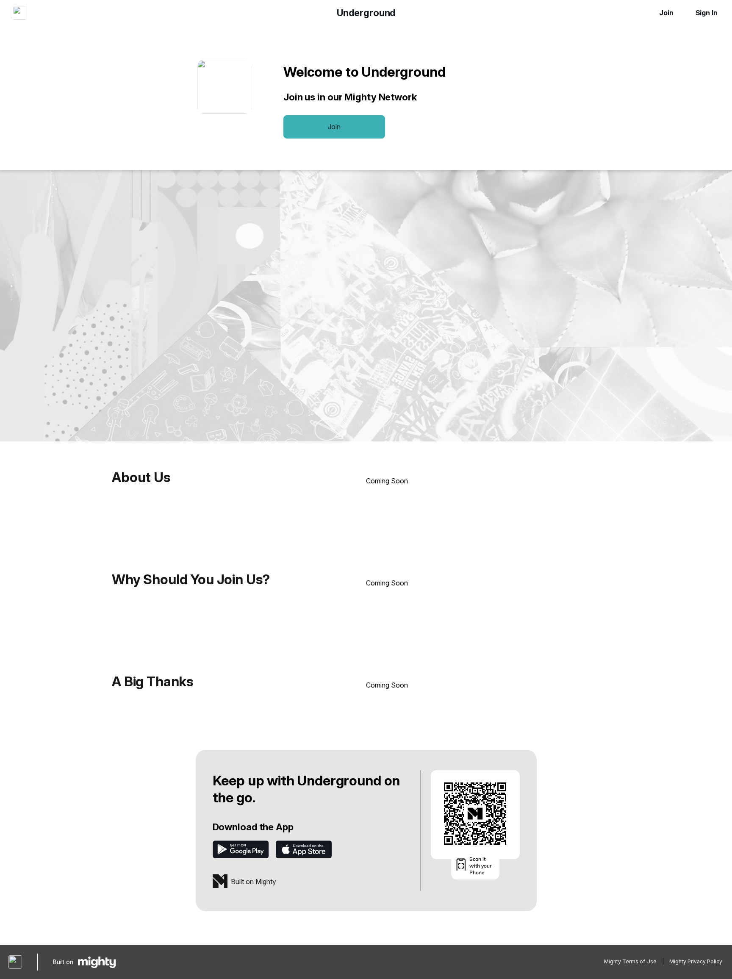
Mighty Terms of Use (630, 961)
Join (666, 12)
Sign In (707, 12)
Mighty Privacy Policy (695, 961)
